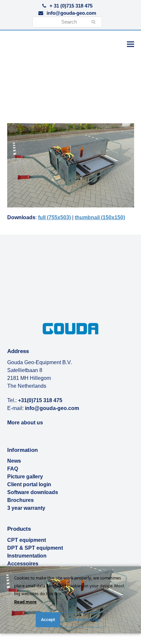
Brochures (20, 500)
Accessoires (22, 563)
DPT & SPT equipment (35, 548)
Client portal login (29, 484)
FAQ (12, 468)
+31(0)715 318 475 (40, 400)
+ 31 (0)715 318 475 (71, 6)
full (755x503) (54, 217)
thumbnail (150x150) (100, 217)
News (14, 461)
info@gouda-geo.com (71, 13)
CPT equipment (26, 540)
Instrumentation (27, 556)
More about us (25, 422)
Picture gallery (25, 476)
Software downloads (32, 492)
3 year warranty (26, 508)
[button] (130, 44)
